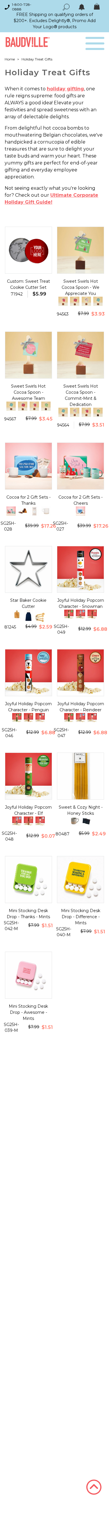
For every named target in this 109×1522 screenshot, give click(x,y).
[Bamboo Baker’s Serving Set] (17, 614)
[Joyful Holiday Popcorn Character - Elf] (69, 614)
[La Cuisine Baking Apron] (28, 615)
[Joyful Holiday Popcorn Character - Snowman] (40, 717)
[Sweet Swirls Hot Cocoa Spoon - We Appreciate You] (46, 406)
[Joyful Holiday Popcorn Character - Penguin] (80, 614)
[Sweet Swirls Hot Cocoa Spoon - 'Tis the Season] (98, 301)
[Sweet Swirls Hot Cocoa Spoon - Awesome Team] (86, 301)
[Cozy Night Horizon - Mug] (74, 821)
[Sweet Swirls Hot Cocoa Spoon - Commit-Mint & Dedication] (74, 301)
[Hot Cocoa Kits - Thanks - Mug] (46, 511)
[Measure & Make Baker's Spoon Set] (40, 618)
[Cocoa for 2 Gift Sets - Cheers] (11, 511)
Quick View (28, 268)
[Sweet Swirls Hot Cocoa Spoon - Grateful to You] (63, 301)
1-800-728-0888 (21, 6)
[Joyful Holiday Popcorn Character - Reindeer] (92, 614)
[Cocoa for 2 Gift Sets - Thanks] (80, 511)
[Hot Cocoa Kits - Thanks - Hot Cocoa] (34, 511)
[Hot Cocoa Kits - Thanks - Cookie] (22, 511)
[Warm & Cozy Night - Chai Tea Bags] (86, 821)
